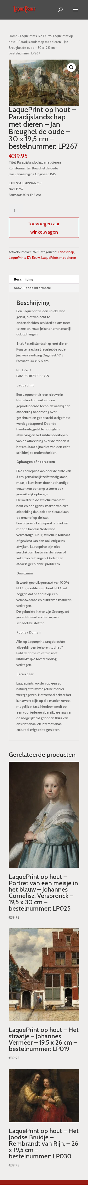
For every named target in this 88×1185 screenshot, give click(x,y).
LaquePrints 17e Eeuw (35, 36)
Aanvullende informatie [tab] (32, 288)
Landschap (66, 252)
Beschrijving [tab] (23, 279)
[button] (71, 67)
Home (13, 36)
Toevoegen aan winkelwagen (44, 228)
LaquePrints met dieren (58, 257)
